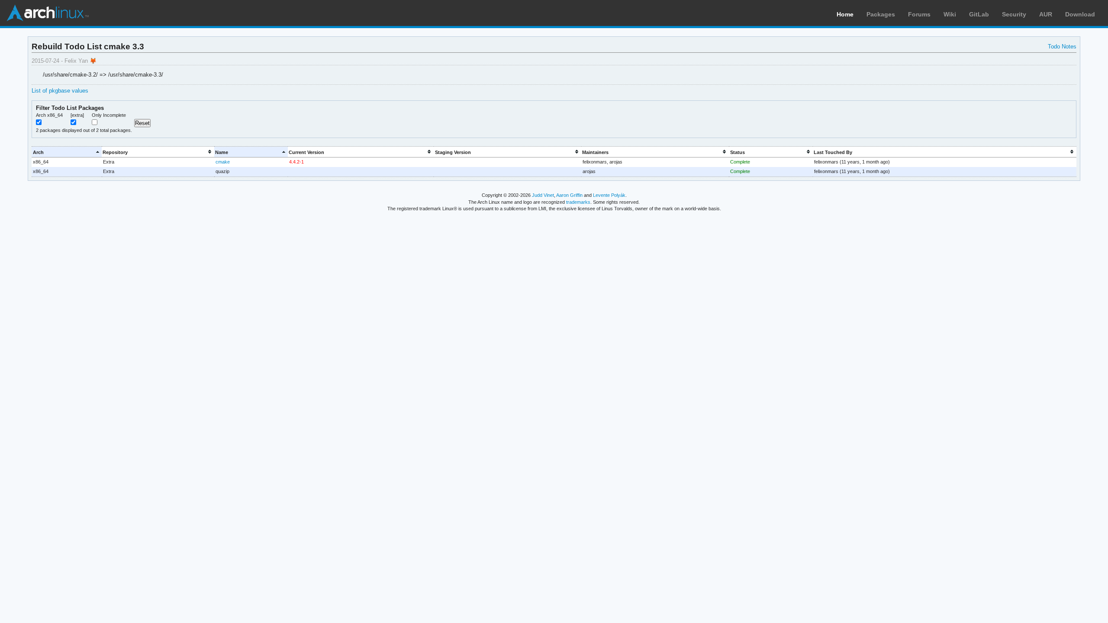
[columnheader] (66, 152)
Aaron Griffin (569, 195)
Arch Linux (47, 13)
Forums (919, 14)
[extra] (77, 115)
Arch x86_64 (49, 115)
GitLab (979, 14)
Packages (880, 14)
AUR (1045, 14)
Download (1080, 14)
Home (845, 14)
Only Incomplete (109, 115)
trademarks (578, 202)
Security (1014, 14)
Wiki (950, 14)
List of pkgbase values (60, 90)
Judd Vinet (543, 195)
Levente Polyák (609, 195)
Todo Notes (1062, 46)
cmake (223, 161)
